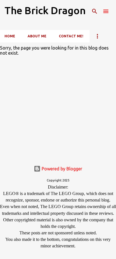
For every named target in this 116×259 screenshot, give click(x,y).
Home (10, 36)
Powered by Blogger (61, 168)
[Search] (94, 11)
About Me (37, 36)
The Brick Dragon (45, 10)
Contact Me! (71, 36)
